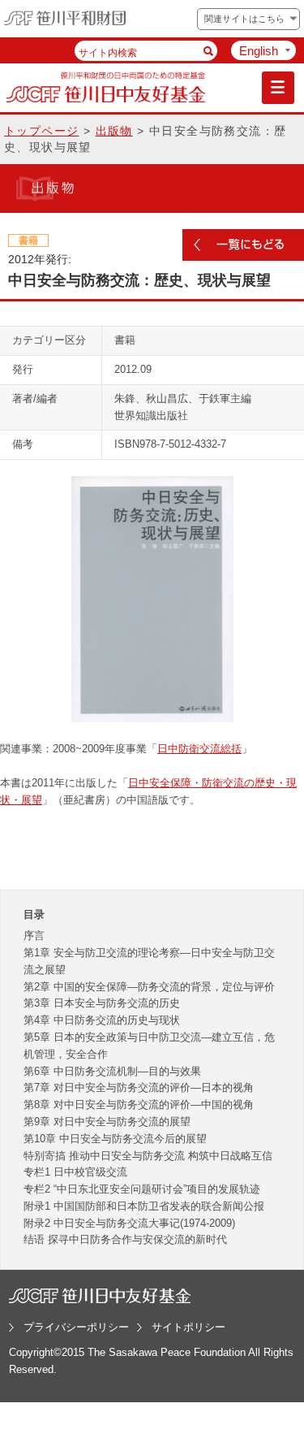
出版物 (114, 130)
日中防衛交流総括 (199, 749)
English (258, 51)
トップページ (41, 130)
